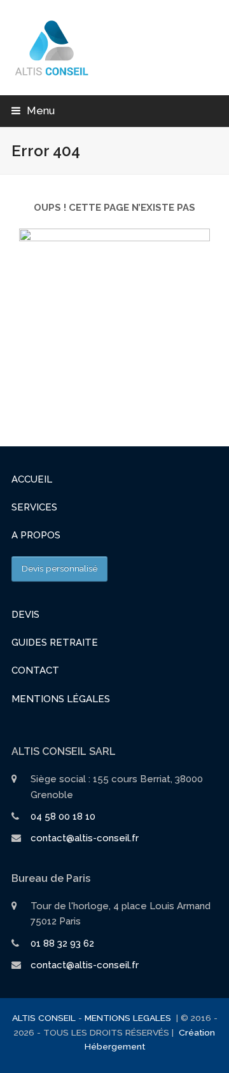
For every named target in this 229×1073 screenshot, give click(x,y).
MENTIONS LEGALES (129, 1018)
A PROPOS (35, 535)
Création (197, 1032)
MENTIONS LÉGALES (60, 699)
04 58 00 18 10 (63, 816)
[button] (33, 111)
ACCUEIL (31, 479)
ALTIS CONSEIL (44, 1018)
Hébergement (115, 1046)
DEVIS (25, 614)
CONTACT (35, 670)
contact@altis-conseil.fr (85, 838)
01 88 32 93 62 (62, 943)
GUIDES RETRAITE (54, 642)
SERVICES (34, 507)
